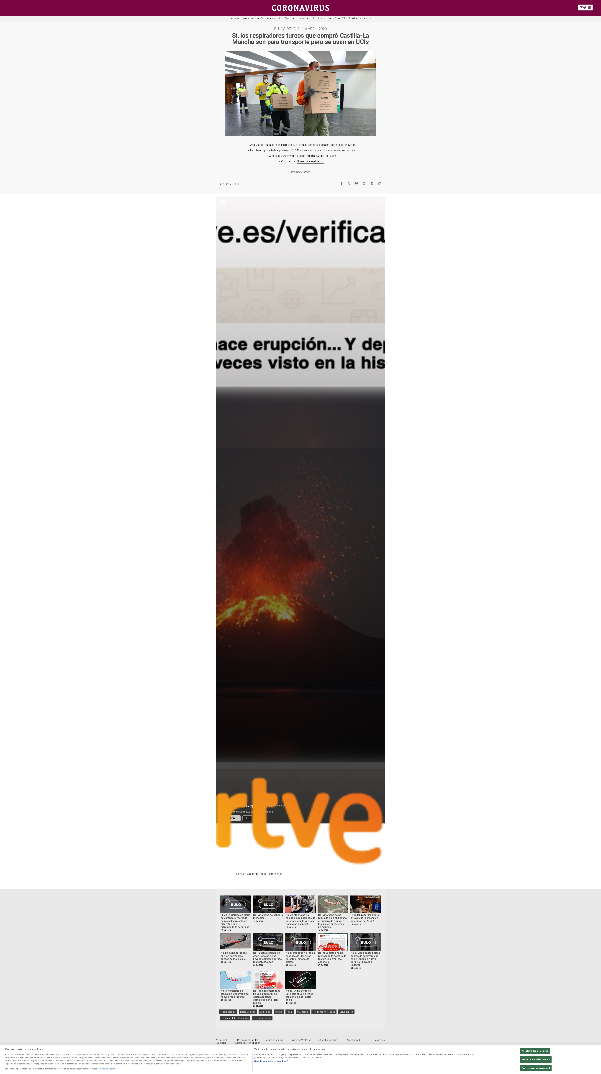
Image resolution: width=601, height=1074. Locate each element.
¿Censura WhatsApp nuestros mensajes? (260, 873)
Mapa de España (327, 155)
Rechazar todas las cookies (536, 1059)
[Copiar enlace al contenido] (379, 183)
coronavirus (347, 144)
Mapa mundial (306, 155)
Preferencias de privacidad (536, 1068)
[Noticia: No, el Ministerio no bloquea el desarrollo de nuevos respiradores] (235, 980)
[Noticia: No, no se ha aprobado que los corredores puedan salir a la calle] (235, 942)
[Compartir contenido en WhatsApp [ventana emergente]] (364, 183)
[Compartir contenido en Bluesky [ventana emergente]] (356, 183)
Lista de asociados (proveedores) (271, 1061)
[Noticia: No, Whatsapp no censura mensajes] (268, 904)
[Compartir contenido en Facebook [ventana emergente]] (341, 183)
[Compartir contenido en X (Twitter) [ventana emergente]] (349, 183)
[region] (300, 1059)
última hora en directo (310, 161)
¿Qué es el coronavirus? (282, 155)
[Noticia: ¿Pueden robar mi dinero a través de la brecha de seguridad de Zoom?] (365, 904)
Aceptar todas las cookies (535, 1051)
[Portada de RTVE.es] (585, 7)
